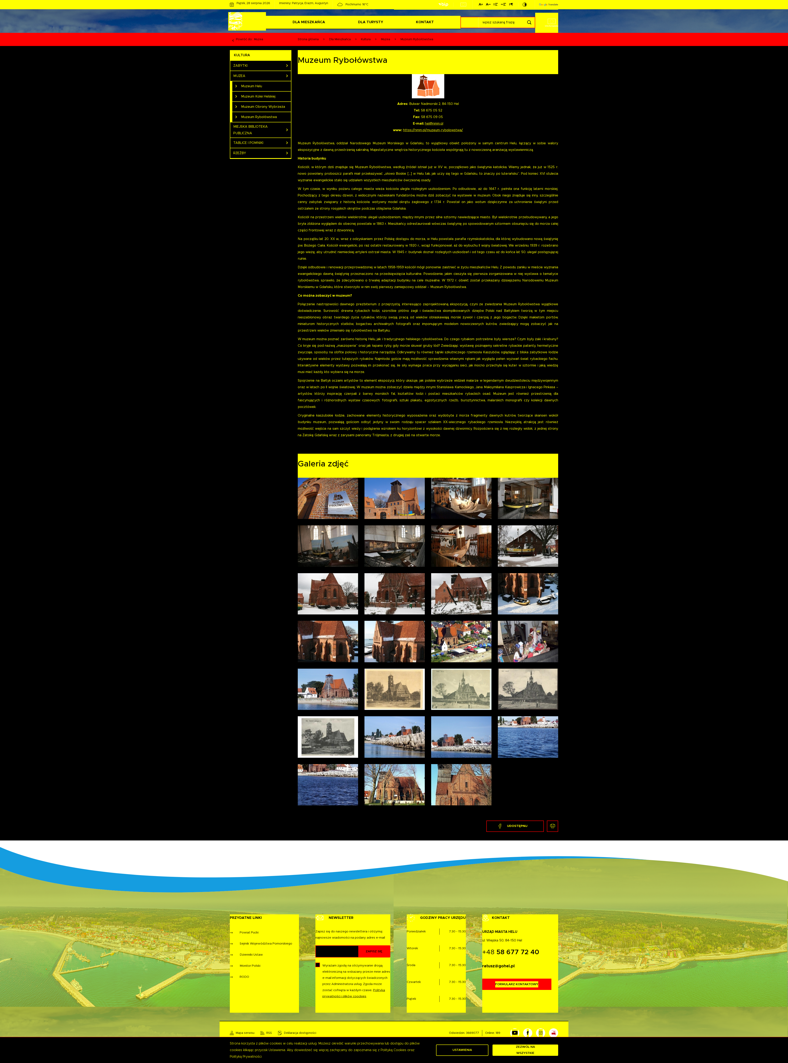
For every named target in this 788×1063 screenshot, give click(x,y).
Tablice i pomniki (248, 143)
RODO (244, 976)
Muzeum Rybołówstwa (259, 117)
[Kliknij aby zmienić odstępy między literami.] (488, 5)
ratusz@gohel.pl (498, 966)
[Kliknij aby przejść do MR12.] (528, 593)
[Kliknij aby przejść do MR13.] (328, 641)
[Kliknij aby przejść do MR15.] (461, 641)
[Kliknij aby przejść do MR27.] (461, 737)
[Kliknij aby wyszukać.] (529, 22)
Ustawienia (462, 1050)
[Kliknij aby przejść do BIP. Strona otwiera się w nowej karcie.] (443, 4)
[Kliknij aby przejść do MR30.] (394, 784)
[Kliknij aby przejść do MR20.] (528, 689)
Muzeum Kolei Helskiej (258, 96)
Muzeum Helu (251, 86)
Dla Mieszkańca (309, 22)
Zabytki (240, 65)
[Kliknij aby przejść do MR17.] (328, 689)
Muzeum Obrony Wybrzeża (263, 106)
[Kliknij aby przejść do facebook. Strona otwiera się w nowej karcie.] (527, 1033)
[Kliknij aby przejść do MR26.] (394, 737)
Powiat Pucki (249, 932)
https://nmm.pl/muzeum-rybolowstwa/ (433, 130)
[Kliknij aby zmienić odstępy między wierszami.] (495, 5)
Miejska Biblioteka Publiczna (250, 130)
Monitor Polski (250, 965)
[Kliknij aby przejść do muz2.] (394, 498)
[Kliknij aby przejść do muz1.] (328, 498)
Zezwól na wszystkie (525, 1050)
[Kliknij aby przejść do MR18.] (394, 689)
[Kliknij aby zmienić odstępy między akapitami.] (511, 5)
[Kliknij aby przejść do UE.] (463, 4)
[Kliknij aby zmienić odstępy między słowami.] (503, 5)
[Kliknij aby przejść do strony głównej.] (248, 21)
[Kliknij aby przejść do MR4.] (394, 546)
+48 (510, 952)
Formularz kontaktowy (516, 984)
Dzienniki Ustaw (251, 954)
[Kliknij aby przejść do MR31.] (461, 784)
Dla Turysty (370, 22)
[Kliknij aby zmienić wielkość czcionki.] (481, 5)
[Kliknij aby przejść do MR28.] (528, 737)
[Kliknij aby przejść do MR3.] (328, 546)
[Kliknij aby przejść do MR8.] (328, 593)
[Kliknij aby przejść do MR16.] (528, 641)
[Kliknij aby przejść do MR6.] (528, 546)
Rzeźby (239, 153)
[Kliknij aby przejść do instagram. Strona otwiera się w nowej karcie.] (540, 1033)
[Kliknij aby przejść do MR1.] (461, 498)
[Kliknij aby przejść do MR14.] (394, 641)
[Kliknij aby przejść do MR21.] (328, 737)
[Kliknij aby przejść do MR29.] (328, 784)
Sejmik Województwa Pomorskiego (266, 943)
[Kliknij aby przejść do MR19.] (461, 689)
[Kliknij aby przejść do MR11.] (461, 593)
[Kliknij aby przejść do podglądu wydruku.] (552, 826)
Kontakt (425, 22)
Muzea (258, 39)
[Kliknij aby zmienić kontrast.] (525, 4)
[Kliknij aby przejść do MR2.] (528, 498)
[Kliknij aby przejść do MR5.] (461, 546)
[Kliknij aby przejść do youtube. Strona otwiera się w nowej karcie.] (514, 1033)
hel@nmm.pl (434, 123)
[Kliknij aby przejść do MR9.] (394, 593)
